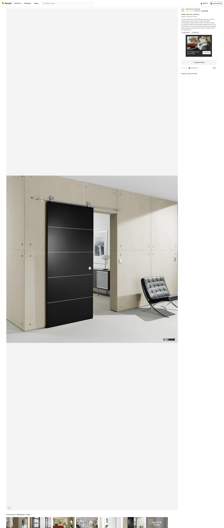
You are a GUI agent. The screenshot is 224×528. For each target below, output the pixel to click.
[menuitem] (18, 3)
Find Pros (17, 3)
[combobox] (68, 3)
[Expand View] (9, 507)
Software (27, 3)
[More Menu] (174, 507)
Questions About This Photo (189, 73)
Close (214, 68)
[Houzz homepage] (6, 3)
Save (97, 507)
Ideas (36, 3)
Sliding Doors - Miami (23, 514)
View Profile (204, 11)
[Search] (43, 3)
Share (89, 507)
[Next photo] (175, 259)
